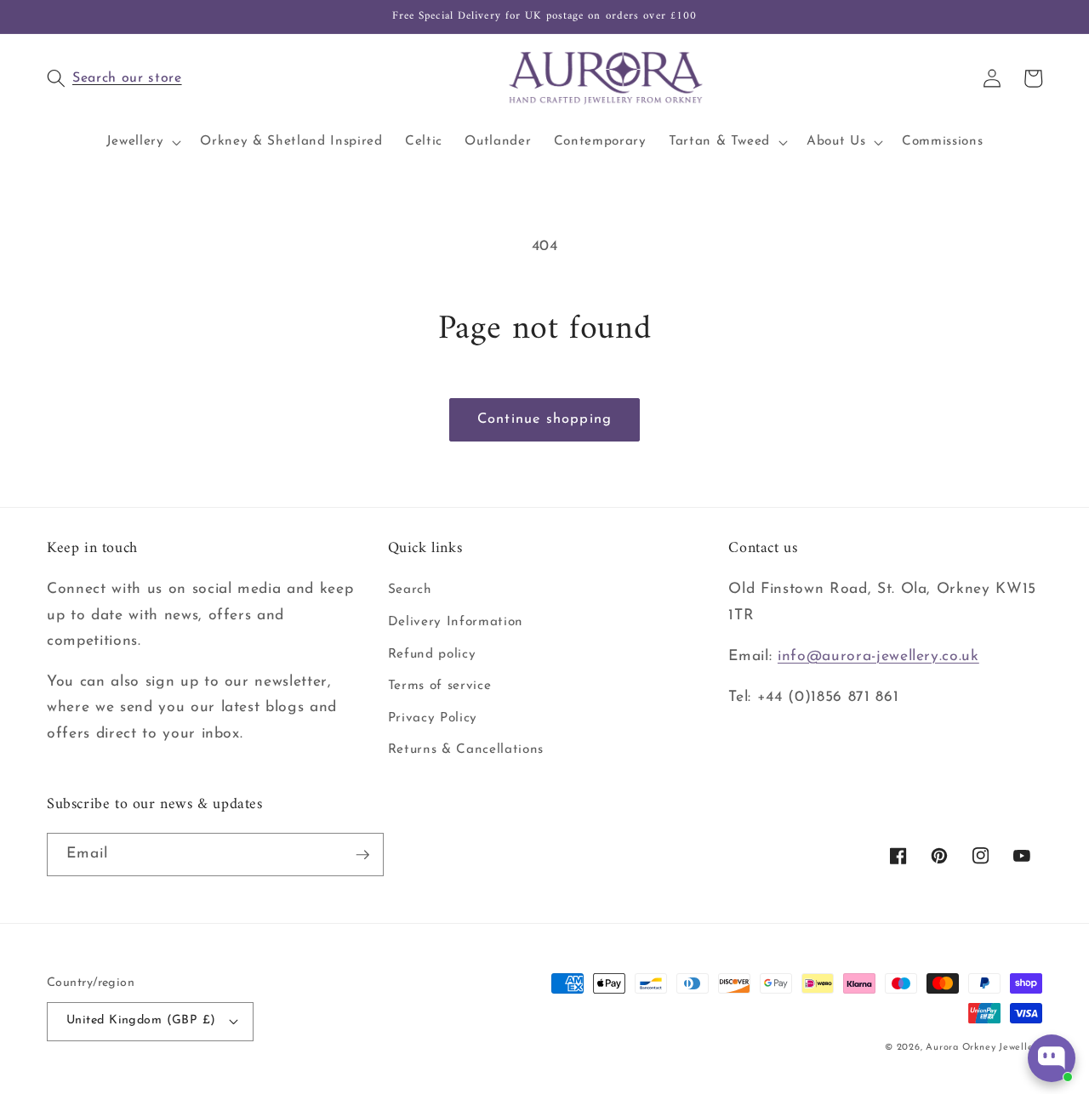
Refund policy (432, 654)
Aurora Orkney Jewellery (984, 1047)
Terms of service (440, 685)
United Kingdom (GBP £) (141, 1020)
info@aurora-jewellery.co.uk (878, 656)
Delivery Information (455, 622)
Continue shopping (544, 419)
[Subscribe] (362, 855)
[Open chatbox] (1051, 1058)
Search (410, 589)
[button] (217, 78)
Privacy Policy (432, 718)
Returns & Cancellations (466, 749)
